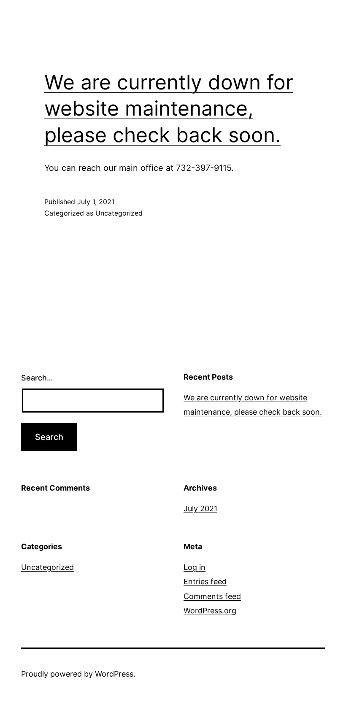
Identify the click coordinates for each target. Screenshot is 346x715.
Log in (194, 567)
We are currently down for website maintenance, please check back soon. (168, 108)
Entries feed (205, 581)
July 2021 (200, 508)
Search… (37, 377)
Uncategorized (119, 213)
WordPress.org (210, 610)
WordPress (114, 673)
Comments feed (212, 596)
